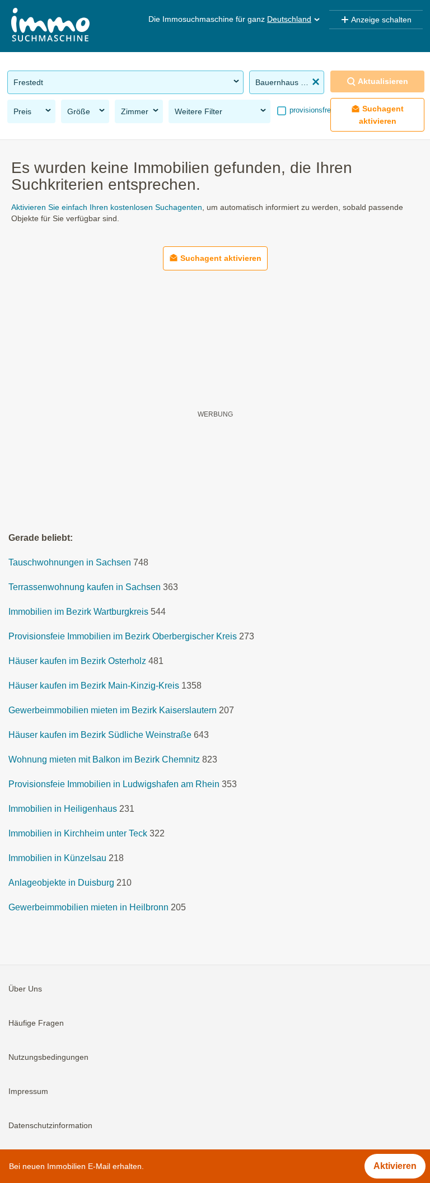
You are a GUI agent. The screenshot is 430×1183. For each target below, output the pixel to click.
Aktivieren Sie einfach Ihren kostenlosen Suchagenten (106, 207)
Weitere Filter (198, 111)
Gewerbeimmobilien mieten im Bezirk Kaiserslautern (112, 710)
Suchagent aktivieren (381, 114)
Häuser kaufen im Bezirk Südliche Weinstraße (99, 735)
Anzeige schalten (381, 19)
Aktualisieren (383, 81)
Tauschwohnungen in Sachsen (69, 562)
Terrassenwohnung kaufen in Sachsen (84, 587)
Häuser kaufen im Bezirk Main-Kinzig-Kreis (93, 685)
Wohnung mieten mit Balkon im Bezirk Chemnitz (104, 759)
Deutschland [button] (289, 19)
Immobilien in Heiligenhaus (62, 808)
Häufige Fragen (36, 1022)
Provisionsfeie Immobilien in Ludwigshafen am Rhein (113, 784)
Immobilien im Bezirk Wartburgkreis (78, 611)
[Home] (50, 26)
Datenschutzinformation (50, 1125)
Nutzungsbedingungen (48, 1057)
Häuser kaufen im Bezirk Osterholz (77, 661)
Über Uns (25, 988)
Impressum (28, 1091)
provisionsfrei (310, 110)
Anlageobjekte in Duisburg (61, 882)
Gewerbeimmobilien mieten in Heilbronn (88, 907)
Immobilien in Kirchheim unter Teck (77, 833)
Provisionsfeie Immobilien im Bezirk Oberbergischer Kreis (122, 636)
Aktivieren (395, 1166)
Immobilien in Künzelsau (57, 858)
